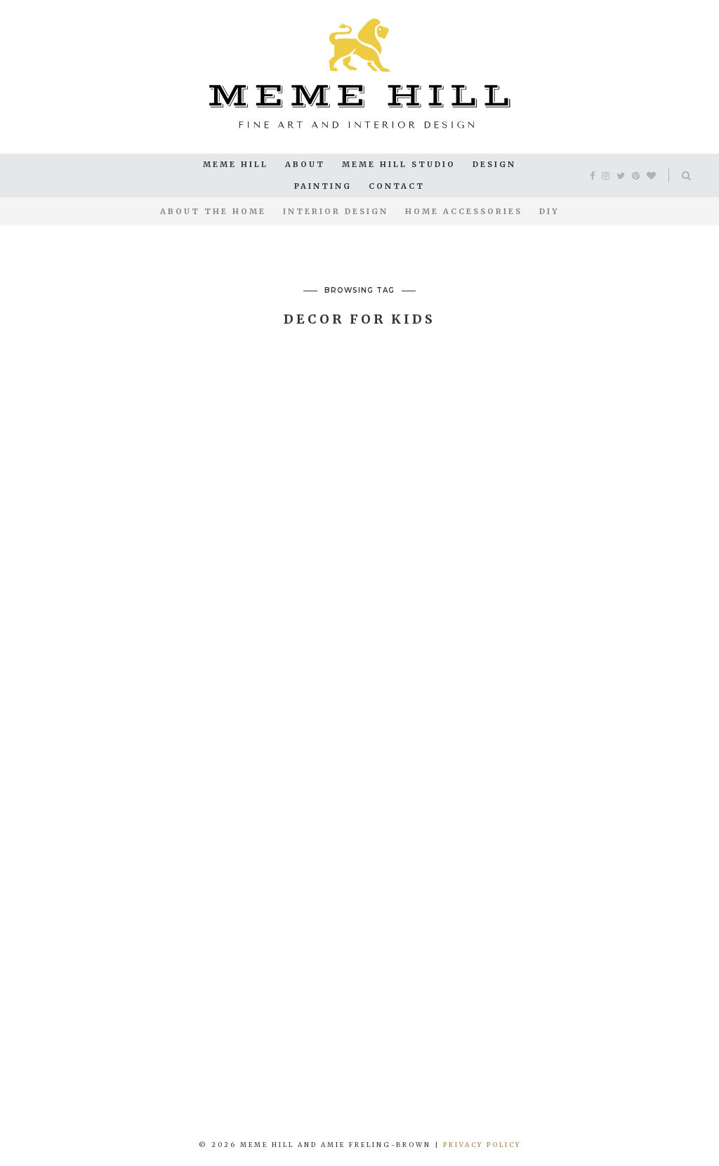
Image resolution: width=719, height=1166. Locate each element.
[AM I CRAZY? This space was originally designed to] (659, 1084)
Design (494, 164)
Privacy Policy (482, 1144)
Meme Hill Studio (399, 164)
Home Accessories (463, 211)
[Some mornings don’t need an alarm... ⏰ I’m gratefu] (180, 1084)
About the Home (213, 211)
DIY (549, 211)
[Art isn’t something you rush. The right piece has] (60, 1084)
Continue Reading (139, 912)
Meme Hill (235, 164)
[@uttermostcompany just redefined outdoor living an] (540, 1084)
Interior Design (335, 211)
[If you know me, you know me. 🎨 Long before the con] (299, 1084)
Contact (397, 186)
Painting (323, 186)
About (305, 164)
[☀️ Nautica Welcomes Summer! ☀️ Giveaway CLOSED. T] (420, 1084)
